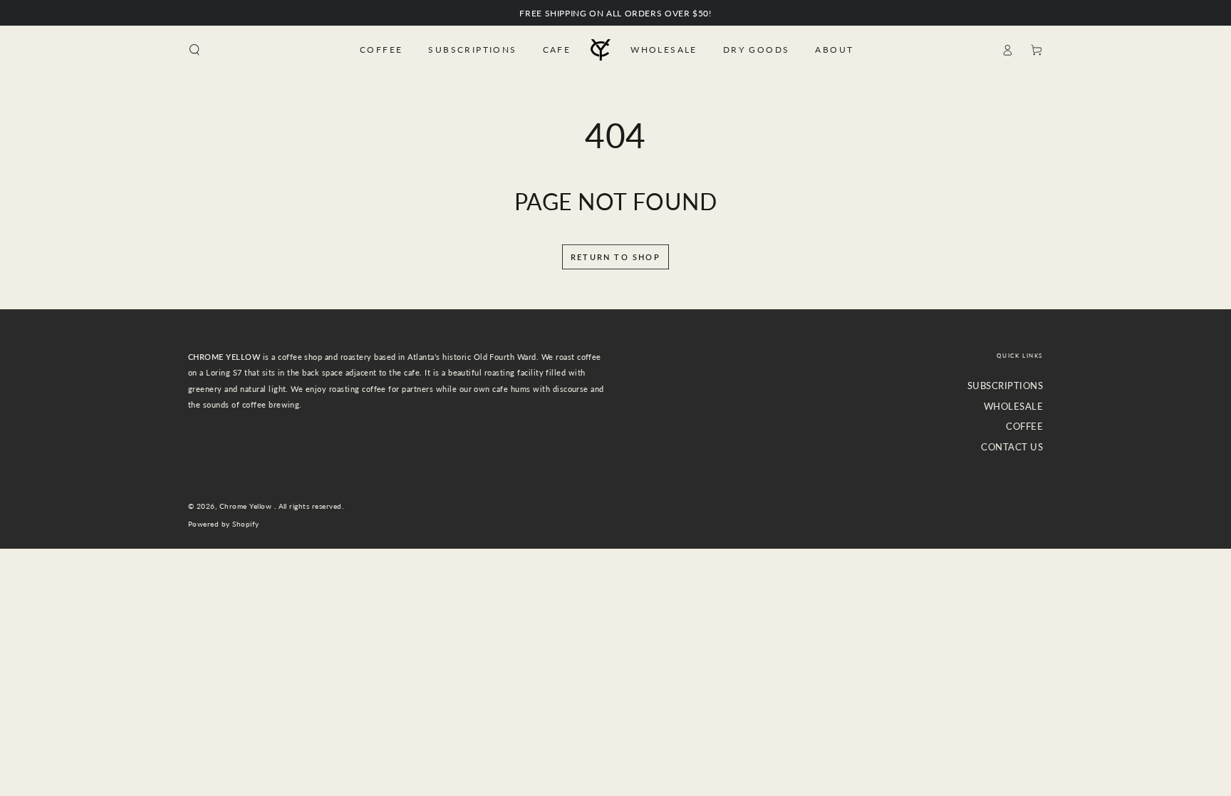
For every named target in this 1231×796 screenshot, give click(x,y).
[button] (194, 49)
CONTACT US (1012, 447)
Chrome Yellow (246, 506)
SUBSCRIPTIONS (1005, 385)
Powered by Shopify (223, 524)
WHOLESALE (1013, 406)
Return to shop (615, 257)
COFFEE (1024, 426)
